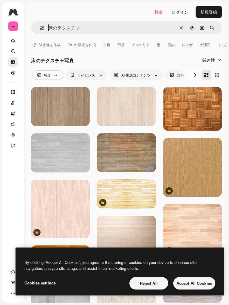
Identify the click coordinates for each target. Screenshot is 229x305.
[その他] (13, 293)
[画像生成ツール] (13, 113)
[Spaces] (13, 103)
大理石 (205, 44)
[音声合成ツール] (13, 135)
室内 (171, 44)
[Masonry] (206, 75)
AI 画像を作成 (49, 44)
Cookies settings (40, 283)
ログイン (180, 12)
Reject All (149, 283)
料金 (158, 12)
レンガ (187, 44)
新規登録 (208, 12)
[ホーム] (13, 40)
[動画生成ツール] (13, 124)
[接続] (13, 271)
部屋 (121, 44)
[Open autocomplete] (39, 28)
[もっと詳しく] (13, 72)
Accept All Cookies (194, 283)
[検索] (13, 51)
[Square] (217, 75)
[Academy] (13, 282)
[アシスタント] (13, 145)
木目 (106, 44)
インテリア (141, 44)
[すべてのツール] (13, 92)
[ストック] (13, 62)
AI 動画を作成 (85, 44)
